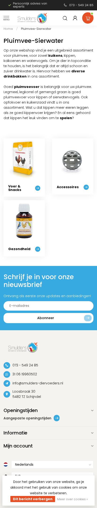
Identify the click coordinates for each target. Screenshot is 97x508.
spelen (66, 118)
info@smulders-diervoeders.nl (37, 383)
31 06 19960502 (24, 374)
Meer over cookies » (72, 499)
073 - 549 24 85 (81, 5)
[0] (87, 17)
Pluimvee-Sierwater (36, 28)
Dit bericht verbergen (33, 499)
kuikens (55, 55)
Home (8, 28)
